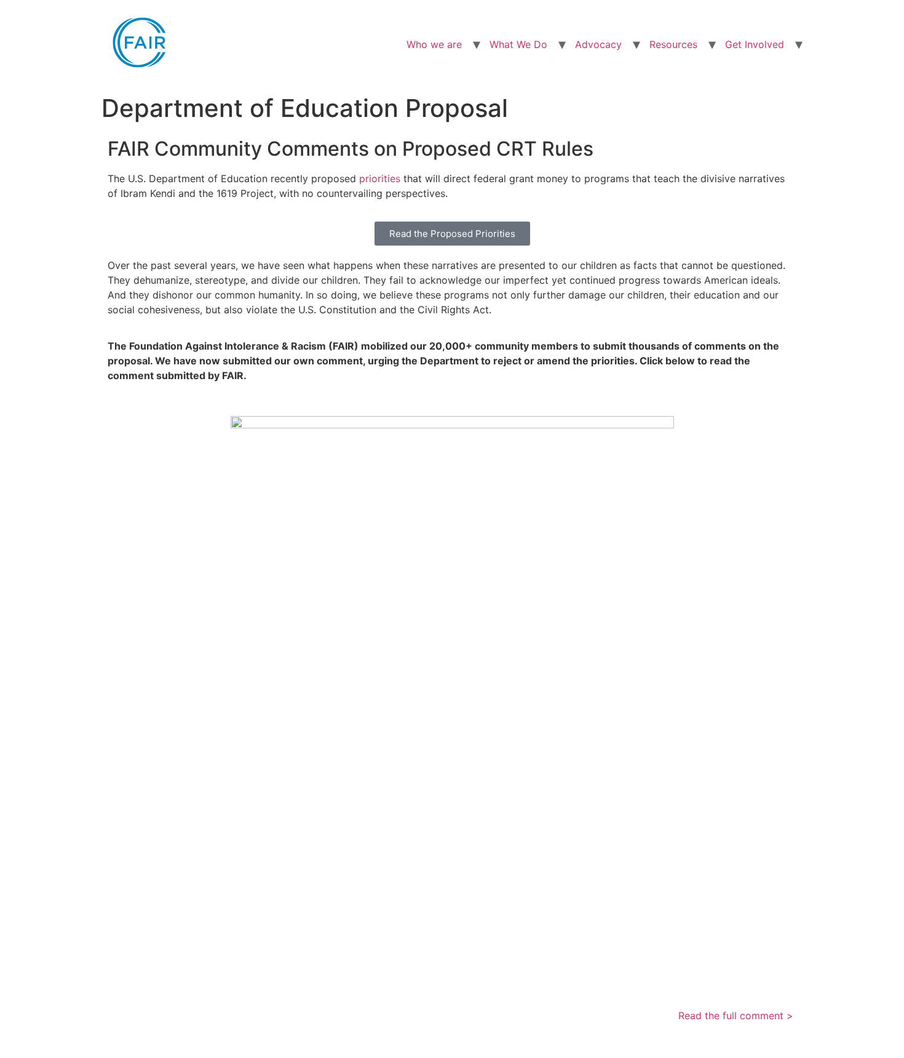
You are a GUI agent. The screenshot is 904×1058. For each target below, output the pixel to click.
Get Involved (754, 44)
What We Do (518, 44)
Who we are (434, 44)
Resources (673, 44)
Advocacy (598, 44)
